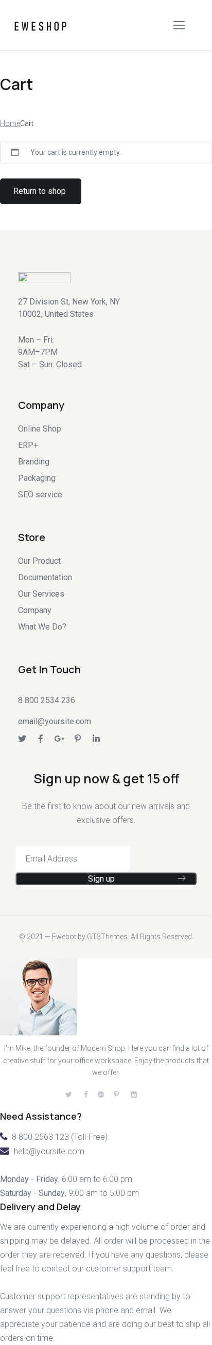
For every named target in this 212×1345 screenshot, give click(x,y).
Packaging (37, 478)
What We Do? (42, 627)
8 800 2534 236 (46, 700)
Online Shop (39, 429)
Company (34, 610)
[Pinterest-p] (78, 738)
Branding (33, 462)
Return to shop (39, 191)
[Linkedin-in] (96, 738)
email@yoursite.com (54, 721)
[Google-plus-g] (59, 738)
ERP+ (28, 445)
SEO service (40, 494)
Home (10, 123)
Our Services (41, 594)
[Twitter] (22, 738)
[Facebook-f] (41, 738)
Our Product (39, 561)
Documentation (45, 577)
